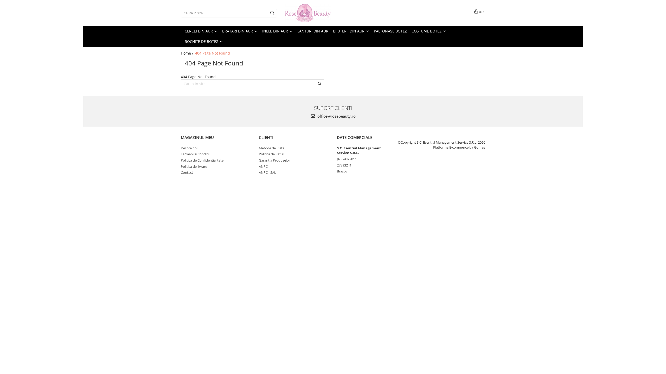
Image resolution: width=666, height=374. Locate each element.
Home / (187, 53)
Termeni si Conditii (195, 154)
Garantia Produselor (274, 160)
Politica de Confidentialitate (202, 160)
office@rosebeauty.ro (336, 116)
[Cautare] (272, 13)
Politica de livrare (194, 166)
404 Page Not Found (212, 53)
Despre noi (189, 148)
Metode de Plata (271, 148)
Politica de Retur (271, 154)
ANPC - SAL (267, 172)
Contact (187, 172)
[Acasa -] (311, 13)
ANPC (263, 166)
